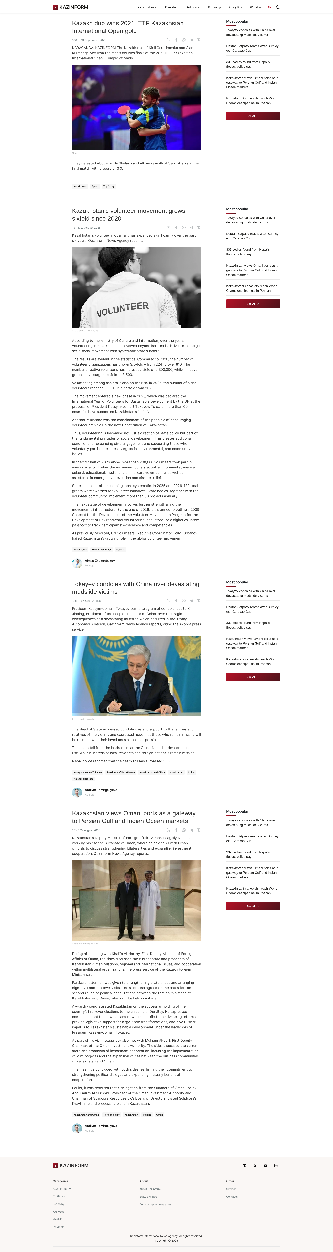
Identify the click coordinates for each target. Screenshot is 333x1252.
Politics (147, 1114)
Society (120, 549)
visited (173, 1098)
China (191, 772)
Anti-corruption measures (155, 1204)
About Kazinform (150, 1188)
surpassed (154, 761)
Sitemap (231, 1188)
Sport (95, 186)
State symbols (148, 1196)
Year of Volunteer (101, 549)
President (172, 7)
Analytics (235, 7)
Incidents (58, 1226)
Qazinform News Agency (127, 624)
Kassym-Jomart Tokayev (88, 772)
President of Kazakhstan (121, 772)
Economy (214, 7)
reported (102, 533)
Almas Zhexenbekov (100, 560)
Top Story (108, 186)
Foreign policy (112, 1114)
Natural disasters (83, 778)
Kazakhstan (80, 186)
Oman (130, 843)
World (57, 1219)
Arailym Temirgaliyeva (101, 789)
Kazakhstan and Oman (86, 1114)
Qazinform (97, 240)
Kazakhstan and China (152, 772)
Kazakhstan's (83, 838)
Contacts (232, 1196)
